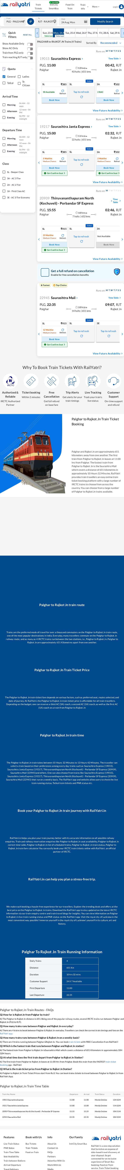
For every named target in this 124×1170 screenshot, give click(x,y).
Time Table (113, 58)
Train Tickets (38, 6)
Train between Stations (14, 1160)
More (95, 6)
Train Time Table (11, 1152)
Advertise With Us (56, 1160)
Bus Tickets (31, 1143)
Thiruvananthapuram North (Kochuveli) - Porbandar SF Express (67, 200)
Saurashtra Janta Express (65, 126)
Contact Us (52, 1148)
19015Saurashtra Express (12, 1100)
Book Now (54, 100)
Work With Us (54, 1165)
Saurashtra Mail (57, 298)
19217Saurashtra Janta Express (15, 1105)
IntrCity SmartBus (54, 6)
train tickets (74, 1042)
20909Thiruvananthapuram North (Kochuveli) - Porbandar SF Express (31, 1111)
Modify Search (105, 21)
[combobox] (15, 21)
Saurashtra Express (60, 58)
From (8, 18)
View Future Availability (106, 110)
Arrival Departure (12, 1165)
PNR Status (9, 1148)
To (39, 18)
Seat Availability (11, 1156)
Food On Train (70, 6)
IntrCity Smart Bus (78, 1143)
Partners (51, 1156)
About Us (51, 1143)
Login (115, 6)
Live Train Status (11, 1143)
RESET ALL (27, 35)
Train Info (82, 6)
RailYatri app (6, 1033)
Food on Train (32, 1152)
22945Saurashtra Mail (11, 1117)
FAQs (50, 1152)
